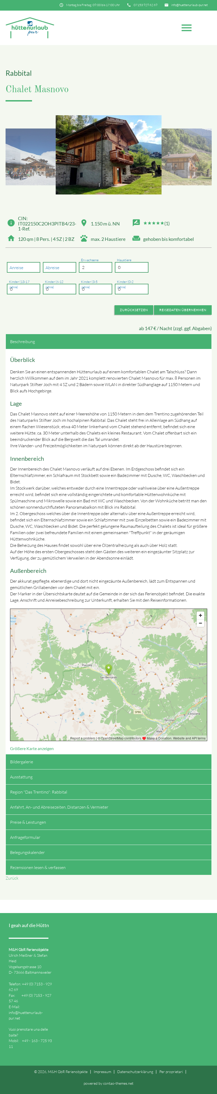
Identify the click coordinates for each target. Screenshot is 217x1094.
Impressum (102, 1071)
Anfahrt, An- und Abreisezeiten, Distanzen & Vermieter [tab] (59, 807)
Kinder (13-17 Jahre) (19, 284)
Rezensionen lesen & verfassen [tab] (38, 867)
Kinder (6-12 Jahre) (54, 284)
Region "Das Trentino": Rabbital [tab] (38, 792)
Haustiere (124, 260)
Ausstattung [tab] (21, 776)
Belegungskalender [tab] (27, 852)
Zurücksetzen (134, 310)
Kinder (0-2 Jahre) (125, 284)
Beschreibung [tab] (22, 341)
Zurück (12, 878)
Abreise (52, 267)
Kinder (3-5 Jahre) (89, 284)
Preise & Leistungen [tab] (28, 822)
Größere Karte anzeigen (32, 748)
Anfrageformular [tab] (25, 837)
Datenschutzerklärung (135, 1071)
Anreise (16, 267)
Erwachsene (89, 260)
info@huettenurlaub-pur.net (189, 5)
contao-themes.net (118, 1083)
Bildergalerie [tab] (21, 761)
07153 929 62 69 (145, 5)
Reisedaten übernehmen (182, 310)
